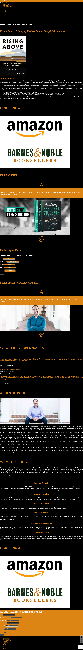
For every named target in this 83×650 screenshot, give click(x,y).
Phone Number (3, 623)
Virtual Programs (6, 642)
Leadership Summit (6, 5)
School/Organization (5, 617)
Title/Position (3, 625)
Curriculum (7, 9)
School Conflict (5, 641)
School (1, 267)
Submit (2, 274)
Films (6, 12)
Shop (6, 13)
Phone (1, 264)
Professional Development (7, 6)
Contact (4, 7)
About (6, 11)
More (4, 8)
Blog (6, 10)
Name (1, 258)
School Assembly (6, 4)
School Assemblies (6, 637)
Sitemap (4, 644)
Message (2, 271)
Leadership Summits (6, 638)
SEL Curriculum (6, 639)
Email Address (3, 261)
